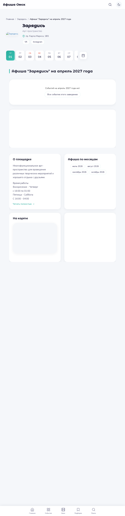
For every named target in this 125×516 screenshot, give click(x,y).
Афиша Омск (14, 4)
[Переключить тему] (119, 5)
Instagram (37, 42)
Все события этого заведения (62, 94)
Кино (63, 513)
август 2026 (93, 166)
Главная (10, 19)
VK (26, 42)
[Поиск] (110, 4)
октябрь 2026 (97, 172)
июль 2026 (77, 166)
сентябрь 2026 (79, 172)
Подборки (78, 513)
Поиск (93, 513)
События (48, 513)
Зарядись (22, 19)
